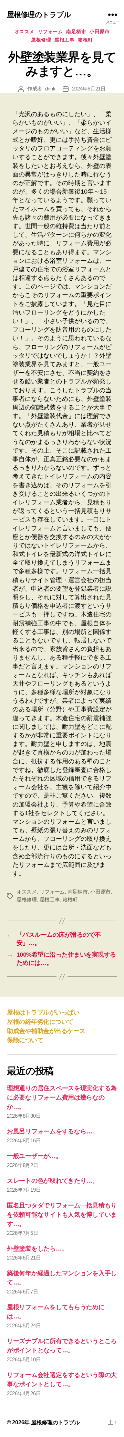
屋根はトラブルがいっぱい (43, 1012)
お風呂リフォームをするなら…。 (53, 1131)
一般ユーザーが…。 (34, 1156)
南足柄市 (76, 31)
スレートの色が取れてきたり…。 (53, 1180)
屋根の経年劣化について (40, 1021)
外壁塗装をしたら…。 (37, 1248)
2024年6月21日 (89, 88)
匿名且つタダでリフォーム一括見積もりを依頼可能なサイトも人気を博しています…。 (62, 1214)
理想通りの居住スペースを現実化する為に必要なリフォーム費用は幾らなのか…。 (62, 1097)
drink (50, 88)
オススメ (24, 31)
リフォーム (50, 31)
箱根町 (85, 39)
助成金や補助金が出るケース (46, 1031)
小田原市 (100, 31)
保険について (25, 1040)
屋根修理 (41, 39)
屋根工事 (64, 39)
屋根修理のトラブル (39, 14)
